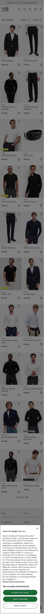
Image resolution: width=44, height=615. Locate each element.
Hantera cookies (20, 606)
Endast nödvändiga (20, 599)
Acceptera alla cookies (20, 592)
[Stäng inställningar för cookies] (37, 528)
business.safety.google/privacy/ (13, 581)
